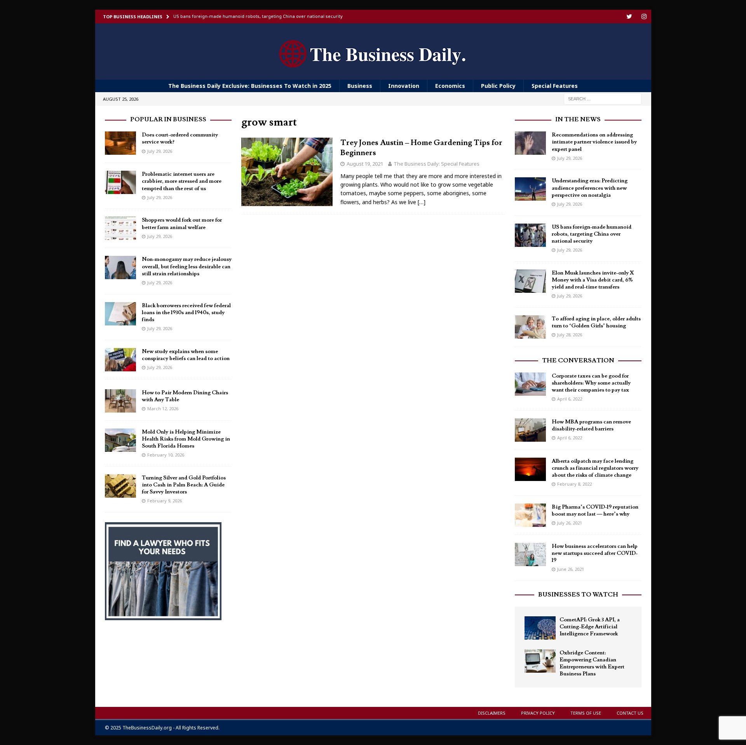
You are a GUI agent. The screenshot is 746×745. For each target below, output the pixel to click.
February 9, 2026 (164, 501)
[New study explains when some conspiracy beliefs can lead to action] (120, 359)
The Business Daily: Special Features (436, 163)
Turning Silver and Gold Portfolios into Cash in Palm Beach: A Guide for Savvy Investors (184, 484)
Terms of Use (585, 713)
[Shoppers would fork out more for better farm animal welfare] (120, 228)
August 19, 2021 (365, 163)
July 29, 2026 (159, 151)
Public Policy (498, 85)
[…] (421, 202)
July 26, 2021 (569, 523)
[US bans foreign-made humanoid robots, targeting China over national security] (530, 235)
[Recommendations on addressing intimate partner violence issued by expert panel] (530, 143)
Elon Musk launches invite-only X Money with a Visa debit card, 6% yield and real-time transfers (593, 279)
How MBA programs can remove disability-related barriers (591, 425)
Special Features (555, 85)
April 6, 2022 (569, 399)
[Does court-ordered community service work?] (120, 143)
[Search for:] (602, 98)
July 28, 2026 (569, 335)
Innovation (403, 85)
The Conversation (578, 360)
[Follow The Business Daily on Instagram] (644, 16)
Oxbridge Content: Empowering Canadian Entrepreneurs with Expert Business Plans (592, 663)
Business (359, 85)
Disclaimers (491, 713)
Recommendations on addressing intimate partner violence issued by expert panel (594, 141)
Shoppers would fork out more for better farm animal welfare (182, 224)
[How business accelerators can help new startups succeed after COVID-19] (530, 554)
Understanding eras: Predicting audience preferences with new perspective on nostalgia (589, 187)
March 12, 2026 (162, 408)
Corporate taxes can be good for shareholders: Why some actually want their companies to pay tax (591, 382)
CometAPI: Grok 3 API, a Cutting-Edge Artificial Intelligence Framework (590, 626)
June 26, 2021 (570, 569)
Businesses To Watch (578, 594)
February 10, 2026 (165, 455)
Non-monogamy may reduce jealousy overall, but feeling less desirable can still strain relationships (187, 266)
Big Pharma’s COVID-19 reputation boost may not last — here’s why (595, 511)
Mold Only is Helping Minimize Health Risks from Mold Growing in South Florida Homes (186, 438)
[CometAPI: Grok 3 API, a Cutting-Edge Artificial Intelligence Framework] (540, 628)
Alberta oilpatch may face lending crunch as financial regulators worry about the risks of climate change (595, 468)
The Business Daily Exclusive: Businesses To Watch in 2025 (249, 85)
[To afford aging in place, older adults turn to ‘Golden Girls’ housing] (530, 327)
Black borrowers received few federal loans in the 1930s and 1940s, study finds (186, 312)
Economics (450, 85)
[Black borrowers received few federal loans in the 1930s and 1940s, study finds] (120, 313)
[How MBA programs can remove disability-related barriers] (530, 430)
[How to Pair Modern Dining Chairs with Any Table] (120, 401)
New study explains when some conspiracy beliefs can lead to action (186, 355)
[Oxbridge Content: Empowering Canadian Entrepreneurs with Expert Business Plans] (540, 661)
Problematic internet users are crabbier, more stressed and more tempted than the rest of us (181, 181)
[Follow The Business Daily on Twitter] (629, 16)
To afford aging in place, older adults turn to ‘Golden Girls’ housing (596, 322)
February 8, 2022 (574, 484)
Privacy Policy (538, 713)
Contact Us (630, 713)
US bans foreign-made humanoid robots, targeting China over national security (591, 234)
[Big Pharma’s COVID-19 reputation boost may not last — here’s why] (530, 515)
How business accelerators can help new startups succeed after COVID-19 (595, 553)
